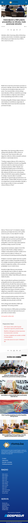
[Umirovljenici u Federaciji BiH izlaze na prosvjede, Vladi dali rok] (14, 387)
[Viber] (17, 30)
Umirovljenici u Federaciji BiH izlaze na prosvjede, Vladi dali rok (14, 396)
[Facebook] (8, 30)
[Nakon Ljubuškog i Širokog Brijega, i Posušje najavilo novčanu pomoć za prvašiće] (14, 427)
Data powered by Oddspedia (14, 512)
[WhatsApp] (14, 30)
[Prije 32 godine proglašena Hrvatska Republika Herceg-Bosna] (14, 407)
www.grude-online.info (7, 316)
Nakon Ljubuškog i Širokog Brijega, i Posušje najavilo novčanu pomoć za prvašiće (14, 435)
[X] (11, 30)
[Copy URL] (20, 30)
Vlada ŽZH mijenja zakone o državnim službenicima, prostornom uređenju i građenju (14, 376)
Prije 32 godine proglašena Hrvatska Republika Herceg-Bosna (14, 415)
